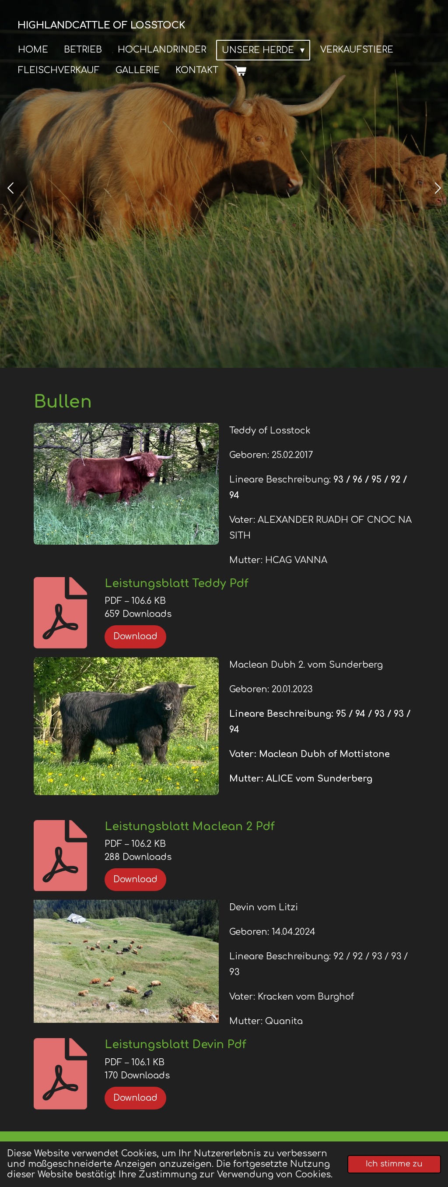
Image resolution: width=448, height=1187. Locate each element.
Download (135, 636)
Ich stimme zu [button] (394, 1163)
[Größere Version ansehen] (126, 484)
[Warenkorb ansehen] (240, 70)
